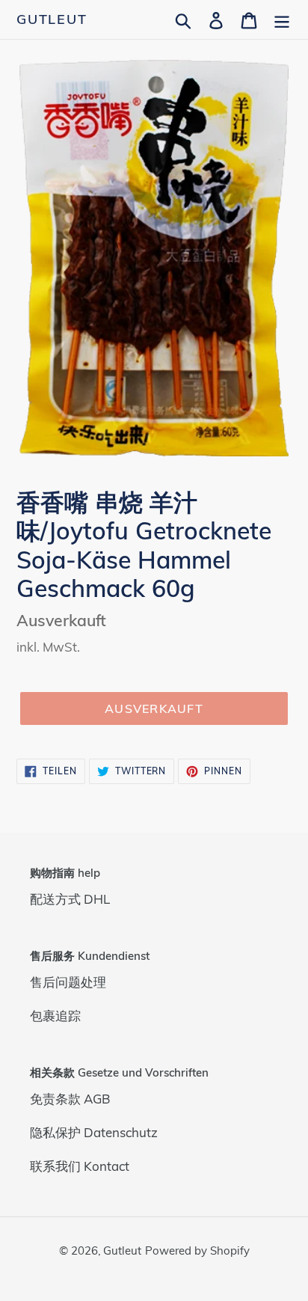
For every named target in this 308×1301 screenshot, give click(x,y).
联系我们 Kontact (79, 1166)
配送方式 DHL (70, 899)
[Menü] (281, 19)
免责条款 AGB (70, 1098)
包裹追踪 (55, 1015)
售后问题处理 (68, 982)
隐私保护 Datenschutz (94, 1132)
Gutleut (51, 19)
